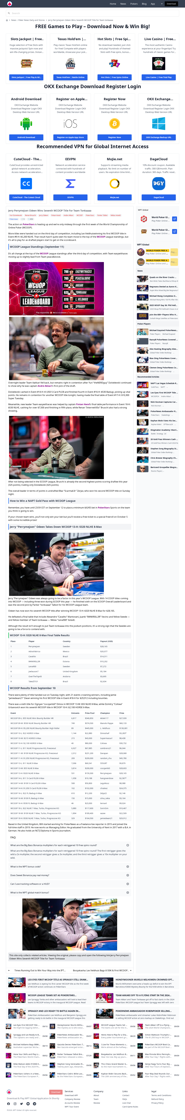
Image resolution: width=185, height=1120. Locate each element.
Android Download (26, 99)
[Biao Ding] (142, 360)
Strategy (160, 434)
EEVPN (70, 159)
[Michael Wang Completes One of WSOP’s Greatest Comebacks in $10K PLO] (142, 297)
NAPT (163, 387)
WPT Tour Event (72, 1106)
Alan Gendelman (169, 406)
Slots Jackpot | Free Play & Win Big (26, 39)
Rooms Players (156, 471)
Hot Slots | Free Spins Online (115, 39)
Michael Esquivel (169, 334)
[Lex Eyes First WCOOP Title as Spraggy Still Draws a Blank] (142, 394)
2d (165, 434)
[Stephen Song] (142, 450)
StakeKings (166, 415)
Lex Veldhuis (177, 396)
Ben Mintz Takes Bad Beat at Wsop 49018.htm (167, 281)
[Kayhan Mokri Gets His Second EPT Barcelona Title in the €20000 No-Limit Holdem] (142, 422)
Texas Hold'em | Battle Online (70, 39)
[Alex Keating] (142, 350)
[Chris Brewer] (142, 459)
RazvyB (165, 343)
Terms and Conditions (161, 1095)
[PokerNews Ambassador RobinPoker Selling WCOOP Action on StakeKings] (142, 413)
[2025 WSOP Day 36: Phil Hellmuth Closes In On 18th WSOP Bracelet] (142, 307)
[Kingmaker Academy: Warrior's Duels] (142, 431)
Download (171, 3)
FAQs (124, 1099)
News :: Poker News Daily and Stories (28, 20)
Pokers (134, 3)
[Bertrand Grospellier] (142, 469)
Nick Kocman (156, 406)
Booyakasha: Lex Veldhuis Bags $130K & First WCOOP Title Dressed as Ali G (100, 970)
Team (96, 1099)
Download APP (71, 1095)
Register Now (115, 99)
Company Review (72, 1099)
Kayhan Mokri (156, 424)
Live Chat (126, 1103)
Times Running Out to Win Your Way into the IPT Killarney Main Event (39, 970)
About (96, 1095)
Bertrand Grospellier (171, 471)
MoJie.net (114, 159)
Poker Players (155, 334)
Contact (125, 1095)
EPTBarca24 (168, 424)
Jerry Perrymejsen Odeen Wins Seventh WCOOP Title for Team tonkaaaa (80, 20)
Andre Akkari (45, 385)
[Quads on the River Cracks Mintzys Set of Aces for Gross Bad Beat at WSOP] (142, 279)
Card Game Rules (130, 1106)
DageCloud (159, 159)
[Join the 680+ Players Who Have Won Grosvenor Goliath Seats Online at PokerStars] (142, 316)
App (153, 3)
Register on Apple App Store (70, 99)
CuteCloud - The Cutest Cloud (26, 159)
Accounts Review (72, 1103)
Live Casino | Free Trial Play (158, 39)
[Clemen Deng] (142, 369)
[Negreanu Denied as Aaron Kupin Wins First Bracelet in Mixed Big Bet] (142, 288)
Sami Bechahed (173, 387)
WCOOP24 (155, 396)
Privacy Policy (157, 1103)
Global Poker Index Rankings (160, 353)
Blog (144, 3)
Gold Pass (155, 387)
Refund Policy (157, 1099)
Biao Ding (177, 362)
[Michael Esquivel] (142, 332)
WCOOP (101, 236)
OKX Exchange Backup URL (158, 99)
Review (97, 1103)
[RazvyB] (142, 341)
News (123, 3)
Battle (153, 434)
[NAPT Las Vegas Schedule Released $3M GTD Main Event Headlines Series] (142, 385)
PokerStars (29, 224)
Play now (174, 252)
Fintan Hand (83, 404)
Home (113, 3)
